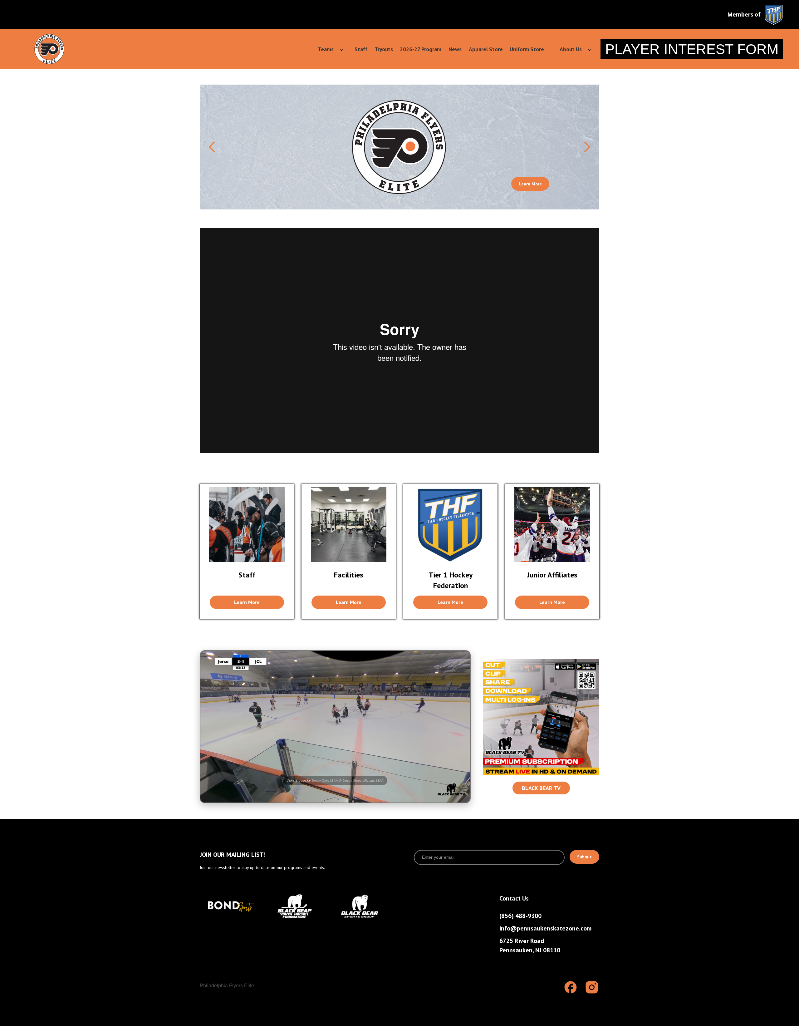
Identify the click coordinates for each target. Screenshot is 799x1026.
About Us (571, 49)
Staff (361, 49)
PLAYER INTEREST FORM (691, 49)
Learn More (530, 184)
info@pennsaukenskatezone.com (545, 928)
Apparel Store (486, 49)
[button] (326, 49)
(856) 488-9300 (520, 916)
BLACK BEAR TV (541, 788)
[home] (49, 49)
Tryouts (384, 49)
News (455, 49)
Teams (326, 49)
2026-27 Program (420, 49)
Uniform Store (527, 49)
